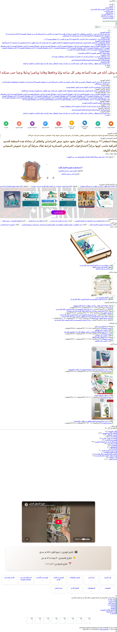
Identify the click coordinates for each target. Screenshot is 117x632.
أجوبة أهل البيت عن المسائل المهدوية (106, 442)
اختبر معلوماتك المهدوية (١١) (42, 48)
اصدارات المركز (87, 56)
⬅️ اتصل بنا (113, 613)
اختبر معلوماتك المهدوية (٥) (34, 46)
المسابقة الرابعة (76, 60)
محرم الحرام (106, 63)
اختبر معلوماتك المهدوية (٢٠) (101, 99)
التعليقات (73, 307)
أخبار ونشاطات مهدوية (59, 56)
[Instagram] (111, 21)
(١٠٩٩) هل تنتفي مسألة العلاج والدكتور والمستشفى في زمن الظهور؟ (87, 157)
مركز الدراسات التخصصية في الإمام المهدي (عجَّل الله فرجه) (89, 299)
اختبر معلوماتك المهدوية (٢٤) (30, 99)
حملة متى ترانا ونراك (107, 16)
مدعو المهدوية (22, 42)
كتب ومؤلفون (113, 457)
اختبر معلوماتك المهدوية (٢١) (83, 99)
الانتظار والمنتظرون (103, 42)
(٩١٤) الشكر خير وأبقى (101, 326)
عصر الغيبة (44, 42)
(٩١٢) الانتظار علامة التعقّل (100, 337)
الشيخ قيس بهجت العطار (99, 267)
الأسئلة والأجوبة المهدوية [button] (102, 89)
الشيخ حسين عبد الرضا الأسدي (67, 171)
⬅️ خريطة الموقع (111, 611)
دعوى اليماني (75, 36)
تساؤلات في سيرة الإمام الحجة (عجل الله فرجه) (94, 265)
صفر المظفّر (98, 63)
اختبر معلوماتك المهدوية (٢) (84, 46)
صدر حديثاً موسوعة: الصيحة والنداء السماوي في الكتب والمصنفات (88, 369)
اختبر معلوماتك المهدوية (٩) (77, 48)
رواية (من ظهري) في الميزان (84, 221)
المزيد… (69, 49)
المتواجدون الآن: (112, 428)
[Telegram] (114, 21)
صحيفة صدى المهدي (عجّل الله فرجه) (102, 9)
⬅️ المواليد (113, 608)
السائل (109, 309)
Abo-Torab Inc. (104, 629)
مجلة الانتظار (109, 13)
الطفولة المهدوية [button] (105, 101)
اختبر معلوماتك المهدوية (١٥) (80, 49)
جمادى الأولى (83, 63)
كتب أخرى (94, 34)
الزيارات (99, 39)
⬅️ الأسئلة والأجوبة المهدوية (108, 610)
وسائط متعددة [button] (105, 85)
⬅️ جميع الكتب (112, 603)
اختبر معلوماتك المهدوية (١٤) (98, 49)
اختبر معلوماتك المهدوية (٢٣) (48, 99)
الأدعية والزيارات (12, 34)
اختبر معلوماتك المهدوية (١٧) (45, 97)
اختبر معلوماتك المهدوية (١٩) (10, 97)
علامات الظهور (55, 42)
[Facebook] (116, 21)
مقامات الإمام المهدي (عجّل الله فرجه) (105, 454)
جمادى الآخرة (75, 63)
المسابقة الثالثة (86, 60)
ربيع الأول (91, 63)
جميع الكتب (65, 36)
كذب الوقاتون (16, 221)
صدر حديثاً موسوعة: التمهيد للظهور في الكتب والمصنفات (91, 421)
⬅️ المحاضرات (112, 604)
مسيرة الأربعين (108, 11)
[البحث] (96, 27)
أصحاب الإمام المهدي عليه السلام (84, 42)
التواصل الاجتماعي (107, 18)
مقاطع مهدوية (50, 39)
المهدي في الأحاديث (51, 34)
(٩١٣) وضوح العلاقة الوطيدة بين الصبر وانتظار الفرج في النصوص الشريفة (86, 332)
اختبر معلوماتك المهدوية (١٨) (28, 97)
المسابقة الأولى (105, 60)
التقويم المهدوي (105, 62)
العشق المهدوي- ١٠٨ (101, 297)
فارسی (111, 6)
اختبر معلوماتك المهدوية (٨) (94, 48)
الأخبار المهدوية (105, 55)
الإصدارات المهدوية (74, 56)
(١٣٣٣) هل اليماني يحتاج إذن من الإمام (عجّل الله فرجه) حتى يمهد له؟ (77, 186)
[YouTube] (109, 21)
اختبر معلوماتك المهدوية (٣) (68, 46)
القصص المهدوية (95, 53)
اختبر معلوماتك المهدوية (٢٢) (66, 99)
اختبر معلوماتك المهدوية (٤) (51, 46)
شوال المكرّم (39, 63)
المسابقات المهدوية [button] (104, 108)
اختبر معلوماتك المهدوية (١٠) (60, 48)
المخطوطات (96, 36)
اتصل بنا (107, 65)
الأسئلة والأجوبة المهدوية (102, 41)
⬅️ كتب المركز (112, 599)
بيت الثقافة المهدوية (107, 14)
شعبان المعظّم (57, 63)
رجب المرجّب (66, 63)
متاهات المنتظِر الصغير (101, 395)
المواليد (72, 39)
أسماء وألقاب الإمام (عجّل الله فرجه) (106, 455)
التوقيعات (105, 36)
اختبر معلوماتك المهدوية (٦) (17, 46)
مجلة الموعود (109, 7)
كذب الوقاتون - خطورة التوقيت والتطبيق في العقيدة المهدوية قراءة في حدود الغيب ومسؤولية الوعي (77, 224)
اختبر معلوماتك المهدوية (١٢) (25, 48)
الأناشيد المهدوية (83, 53)
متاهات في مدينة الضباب (60, 221)
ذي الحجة (26, 63)
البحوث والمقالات (83, 34)
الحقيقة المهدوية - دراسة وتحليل (36, 221)
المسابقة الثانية (95, 60)
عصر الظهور (33, 42)
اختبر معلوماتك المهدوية (102, 44)
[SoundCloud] (107, 21)
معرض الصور (63, 39)
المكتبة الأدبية (85, 36)
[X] (112, 21)
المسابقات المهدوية (104, 58)
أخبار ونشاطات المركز (101, 56)
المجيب (95, 309)
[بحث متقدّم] (99, 27)
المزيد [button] (108, 67)
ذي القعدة (32, 63)
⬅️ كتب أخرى (112, 601)
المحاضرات (89, 39)
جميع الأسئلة (6, 42)
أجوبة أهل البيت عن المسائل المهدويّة (30, 34)
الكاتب (110, 330)
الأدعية (106, 39)
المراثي (80, 39)
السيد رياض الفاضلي (101, 330)
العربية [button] (111, 1)
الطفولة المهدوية (105, 51)
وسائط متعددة (105, 37)
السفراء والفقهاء (67, 42)
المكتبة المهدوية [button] (105, 80)
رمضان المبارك (48, 63)
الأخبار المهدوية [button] (105, 104)
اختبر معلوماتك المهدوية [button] (102, 92)
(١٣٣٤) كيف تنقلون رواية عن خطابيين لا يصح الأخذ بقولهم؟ (90, 305)
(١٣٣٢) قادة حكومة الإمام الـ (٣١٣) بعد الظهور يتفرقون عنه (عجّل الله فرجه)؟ (25, 186)
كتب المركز (105, 34)
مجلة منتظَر (105, 53)
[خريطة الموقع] (103, 21)
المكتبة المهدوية (105, 32)
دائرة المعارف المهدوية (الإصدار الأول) (69, 167)
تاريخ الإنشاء (101, 307)
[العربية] (114, 77)
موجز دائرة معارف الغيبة (109, 450)
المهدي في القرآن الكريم (67, 34)
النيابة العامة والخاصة (110, 452)
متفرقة (13, 42)
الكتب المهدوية (112, 431)
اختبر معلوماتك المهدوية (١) (101, 46)
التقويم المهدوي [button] (105, 111)
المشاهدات (85, 307)
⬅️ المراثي (113, 606)
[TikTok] (105, 21)
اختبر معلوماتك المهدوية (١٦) (63, 97)
